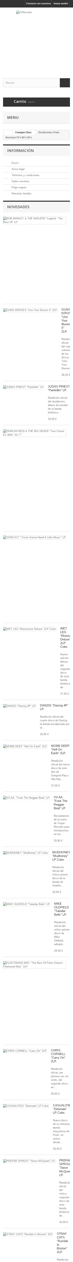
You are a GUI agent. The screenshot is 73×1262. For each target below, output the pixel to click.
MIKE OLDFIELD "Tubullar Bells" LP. (61, 909)
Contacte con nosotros (38, 3)
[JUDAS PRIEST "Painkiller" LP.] (23, 387)
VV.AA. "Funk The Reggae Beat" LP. (60, 802)
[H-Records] (36, 39)
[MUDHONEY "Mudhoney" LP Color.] (25, 853)
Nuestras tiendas (21, 193)
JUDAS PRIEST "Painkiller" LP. (59, 388)
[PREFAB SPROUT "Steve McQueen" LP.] (29, 1161)
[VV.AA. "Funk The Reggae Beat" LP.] (26, 798)
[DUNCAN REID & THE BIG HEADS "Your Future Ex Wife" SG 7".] (34, 433)
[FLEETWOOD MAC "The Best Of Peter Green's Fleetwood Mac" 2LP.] (34, 965)
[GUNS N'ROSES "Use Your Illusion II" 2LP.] (30, 310)
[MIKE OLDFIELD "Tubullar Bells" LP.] (26, 904)
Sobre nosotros (20, 181)
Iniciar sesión (61, 3)
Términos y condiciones (25, 175)
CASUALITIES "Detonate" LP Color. (63, 1109)
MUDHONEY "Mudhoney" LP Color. (61, 855)
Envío (14, 163)
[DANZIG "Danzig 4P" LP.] (19, 706)
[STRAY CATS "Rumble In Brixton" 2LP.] (28, 1234)
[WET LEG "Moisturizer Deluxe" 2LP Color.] (29, 629)
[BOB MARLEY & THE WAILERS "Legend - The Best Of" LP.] (34, 220)
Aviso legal (18, 169)
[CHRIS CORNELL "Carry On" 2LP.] (25, 1051)
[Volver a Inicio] (7, 132)
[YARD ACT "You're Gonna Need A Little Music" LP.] (34, 537)
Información (20, 150)
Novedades (18, 206)
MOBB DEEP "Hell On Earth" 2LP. (60, 749)
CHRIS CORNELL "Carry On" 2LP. (58, 1056)
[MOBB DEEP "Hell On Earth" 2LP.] (25, 746)
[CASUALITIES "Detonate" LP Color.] (26, 1106)
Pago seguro (18, 187)
